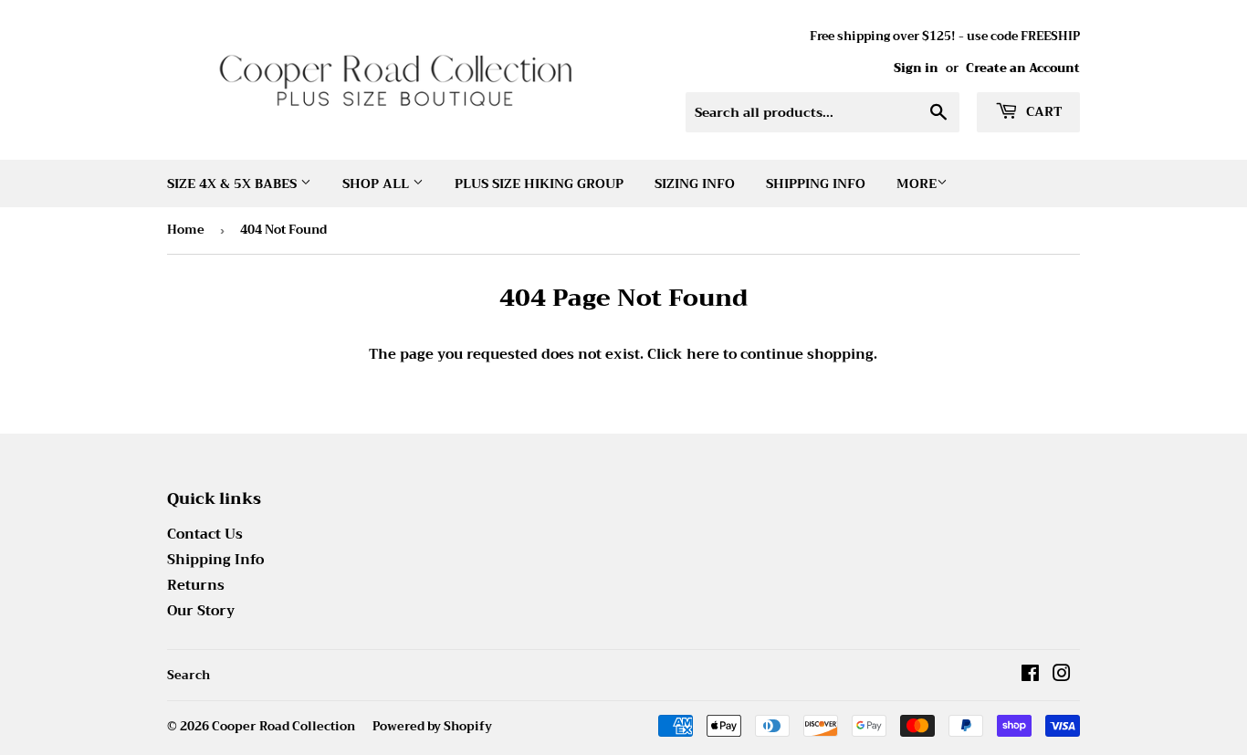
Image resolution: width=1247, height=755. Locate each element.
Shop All (377, 183)
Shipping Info (815, 183)
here (702, 354)
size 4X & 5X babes (233, 183)
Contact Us (205, 534)
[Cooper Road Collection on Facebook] (1030, 675)
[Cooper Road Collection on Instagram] (1062, 675)
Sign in (916, 68)
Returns (196, 585)
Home (185, 229)
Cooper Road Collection (283, 726)
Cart (1042, 111)
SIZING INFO (695, 183)
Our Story (201, 611)
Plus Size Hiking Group (539, 183)
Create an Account (1023, 68)
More (916, 183)
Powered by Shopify (432, 726)
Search (188, 675)
